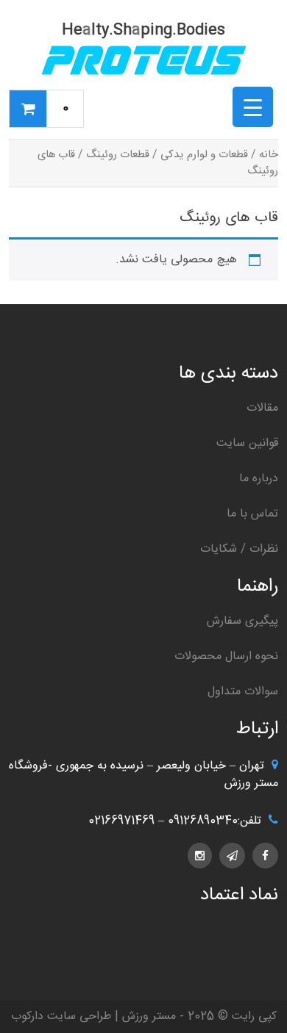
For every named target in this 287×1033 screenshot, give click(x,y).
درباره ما (258, 479)
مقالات (262, 408)
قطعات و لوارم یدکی (204, 155)
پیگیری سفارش (242, 621)
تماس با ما (252, 514)
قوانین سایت (247, 443)
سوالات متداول (243, 692)
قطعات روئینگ (117, 155)
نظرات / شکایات (239, 549)
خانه (268, 155)
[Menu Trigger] (253, 107)
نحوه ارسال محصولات (226, 656)
